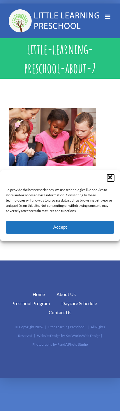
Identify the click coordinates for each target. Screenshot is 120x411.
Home (39, 294)
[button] (110, 177)
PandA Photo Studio (72, 344)
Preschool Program (30, 303)
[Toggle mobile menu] (108, 17)
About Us (66, 294)
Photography (42, 344)
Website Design (49, 335)
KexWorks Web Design (83, 335)
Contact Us (60, 312)
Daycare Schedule (79, 303)
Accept (60, 227)
